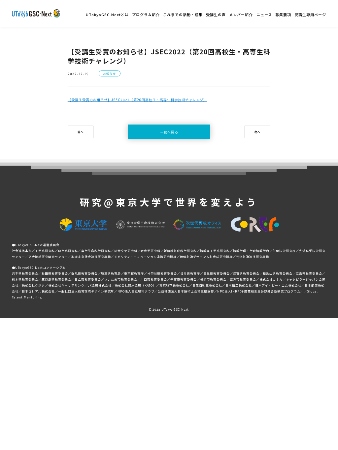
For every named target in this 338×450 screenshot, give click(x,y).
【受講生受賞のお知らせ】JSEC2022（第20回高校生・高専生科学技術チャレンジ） (137, 99)
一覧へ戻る (169, 131)
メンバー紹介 (241, 14)
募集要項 (283, 14)
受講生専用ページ (310, 14)
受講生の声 (216, 14)
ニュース (264, 14)
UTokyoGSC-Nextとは (107, 14)
